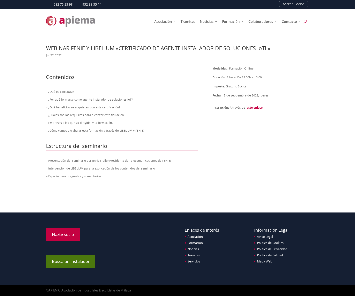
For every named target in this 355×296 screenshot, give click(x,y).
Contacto (289, 21)
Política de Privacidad (272, 249)
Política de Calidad (270, 255)
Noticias (206, 21)
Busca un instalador (71, 261)
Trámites (188, 21)
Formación (231, 21)
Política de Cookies (270, 243)
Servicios (194, 261)
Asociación (163, 21)
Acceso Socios (293, 4)
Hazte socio (63, 234)
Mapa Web (264, 261)
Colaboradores (260, 21)
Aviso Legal (265, 236)
